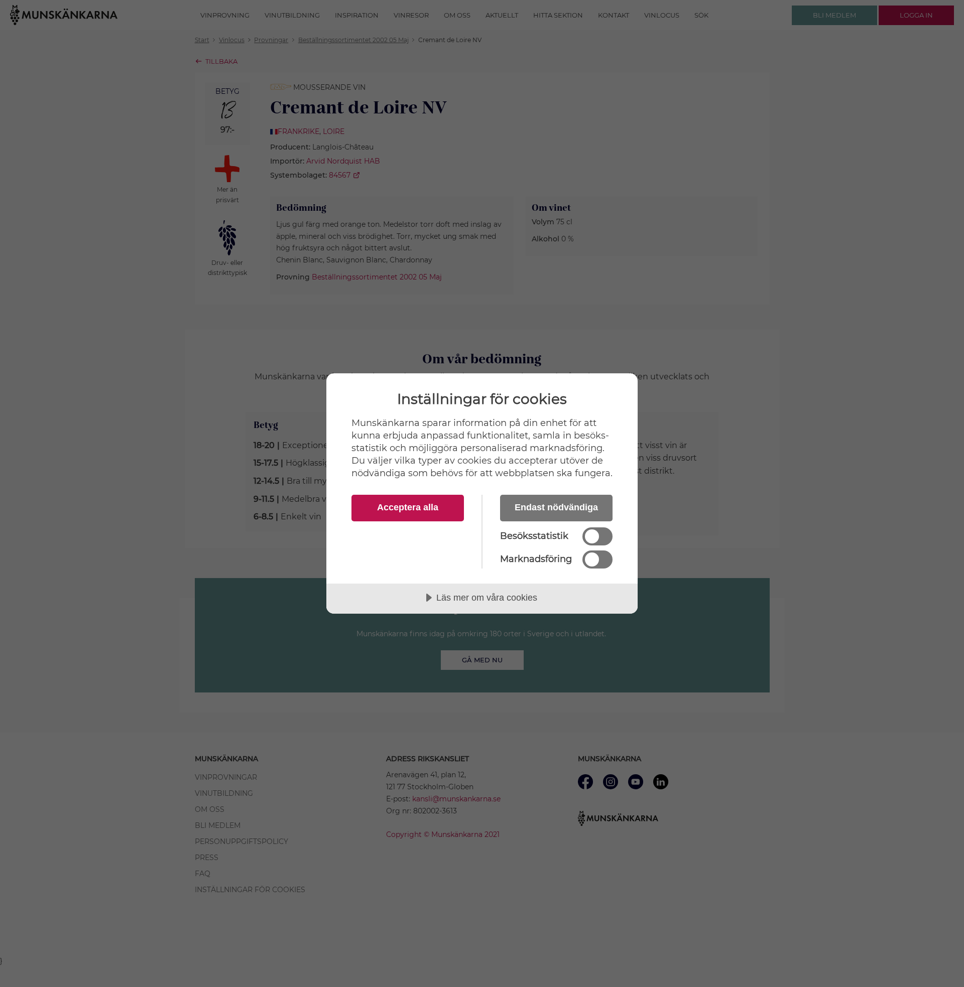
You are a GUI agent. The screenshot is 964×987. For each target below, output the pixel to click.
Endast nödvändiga (556, 507)
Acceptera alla (407, 507)
